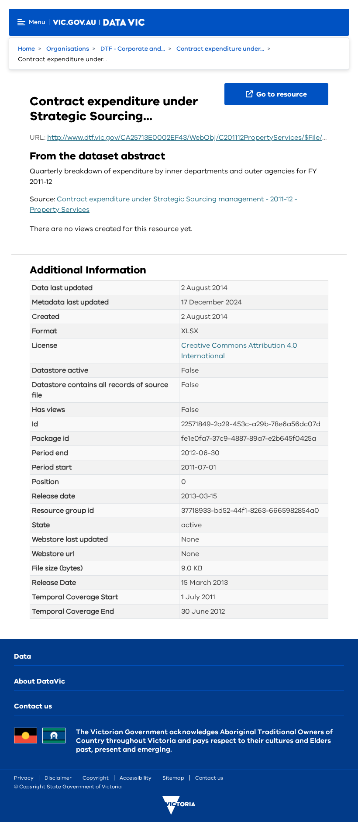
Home (26, 49)
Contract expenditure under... (220, 49)
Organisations (67, 49)
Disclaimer (58, 777)
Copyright (96, 777)
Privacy (24, 777)
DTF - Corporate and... (132, 49)
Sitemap (173, 777)
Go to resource (281, 94)
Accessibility (135, 777)
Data (22, 656)
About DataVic (39, 681)
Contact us (33, 706)
